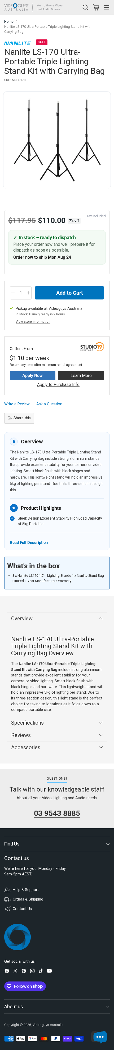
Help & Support (26, 890)
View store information (33, 322)
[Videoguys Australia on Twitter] (15, 972)
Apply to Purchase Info (58, 384)
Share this (22, 418)
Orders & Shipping (28, 899)
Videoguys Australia (48, 1025)
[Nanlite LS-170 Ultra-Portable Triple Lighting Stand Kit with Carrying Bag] (57, 140)
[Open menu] (106, 7)
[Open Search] (85, 7)
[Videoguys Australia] (34, 7)
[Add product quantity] (28, 293)
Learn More (81, 375)
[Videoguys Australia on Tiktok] (41, 972)
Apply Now (32, 375)
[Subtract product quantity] (13, 293)
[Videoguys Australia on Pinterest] (24, 972)
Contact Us (22, 909)
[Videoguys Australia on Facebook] (7, 972)
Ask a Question (49, 404)
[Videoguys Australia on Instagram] (32, 972)
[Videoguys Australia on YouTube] (49, 972)
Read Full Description (29, 542)
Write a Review (17, 404)
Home (9, 22)
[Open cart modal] (95, 7)
